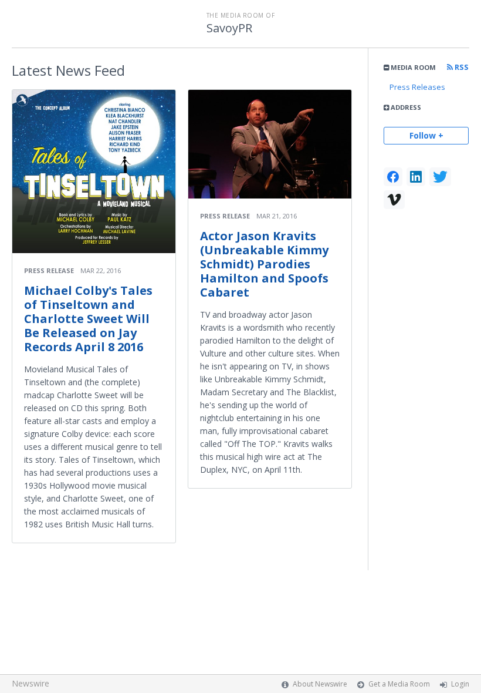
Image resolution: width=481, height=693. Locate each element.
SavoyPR (229, 28)
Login (460, 684)
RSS (461, 67)
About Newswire (320, 684)
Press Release (49, 270)
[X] (440, 176)
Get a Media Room (399, 684)
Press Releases (417, 87)
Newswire (30, 683)
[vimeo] (394, 199)
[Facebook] (393, 176)
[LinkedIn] (416, 176)
